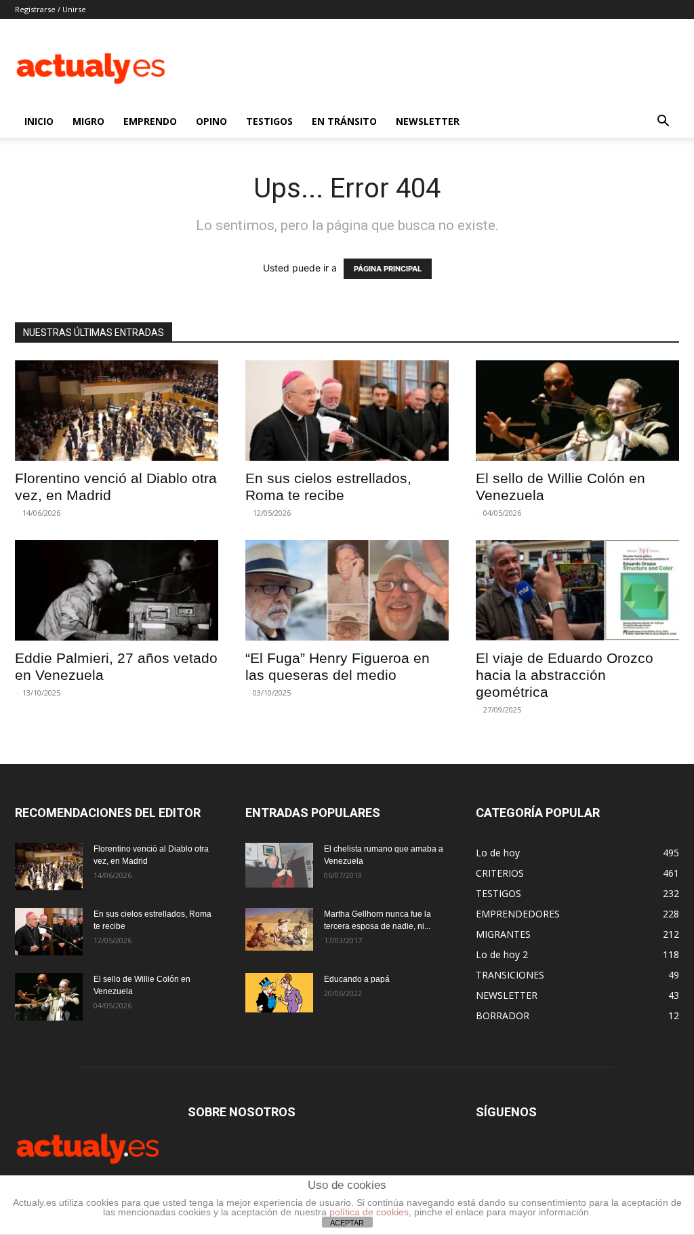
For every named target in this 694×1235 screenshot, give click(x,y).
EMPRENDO (150, 121)
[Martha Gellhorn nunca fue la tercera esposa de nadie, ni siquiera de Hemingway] (279, 929)
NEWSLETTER (428, 121)
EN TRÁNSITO (344, 121)
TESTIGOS (269, 121)
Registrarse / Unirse (50, 9)
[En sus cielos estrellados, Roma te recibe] (347, 410)
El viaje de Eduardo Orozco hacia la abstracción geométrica (564, 675)
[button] (663, 122)
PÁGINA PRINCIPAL (388, 268)
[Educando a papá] (279, 992)
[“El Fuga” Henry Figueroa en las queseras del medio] (347, 590)
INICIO (39, 121)
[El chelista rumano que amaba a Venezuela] (279, 865)
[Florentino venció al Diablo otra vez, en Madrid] (116, 410)
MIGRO (88, 121)
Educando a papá (357, 979)
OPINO (211, 121)
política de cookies (369, 1211)
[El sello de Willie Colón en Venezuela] (577, 410)
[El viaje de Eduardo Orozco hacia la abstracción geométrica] (577, 590)
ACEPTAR (347, 1223)
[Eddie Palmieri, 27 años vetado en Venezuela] (116, 590)
